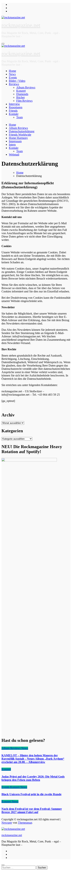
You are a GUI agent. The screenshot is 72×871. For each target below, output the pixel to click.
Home (12, 70)
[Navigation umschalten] (2, 43)
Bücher (20, 97)
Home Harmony (18, 137)
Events (13, 77)
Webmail (14, 154)
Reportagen (15, 107)
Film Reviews (24, 100)
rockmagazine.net (20, 25)
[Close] (2, 864)
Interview (14, 104)
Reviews (14, 84)
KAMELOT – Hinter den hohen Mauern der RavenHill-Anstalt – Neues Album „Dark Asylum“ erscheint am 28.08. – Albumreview (32, 759)
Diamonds (22, 94)
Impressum (15, 141)
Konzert (21, 90)
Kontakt (13, 114)
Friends (13, 110)
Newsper (6, 822)
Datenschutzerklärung (21, 131)
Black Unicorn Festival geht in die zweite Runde (31, 794)
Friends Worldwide (20, 134)
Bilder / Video (17, 80)
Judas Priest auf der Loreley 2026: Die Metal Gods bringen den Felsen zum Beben (33, 778)
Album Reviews (25, 87)
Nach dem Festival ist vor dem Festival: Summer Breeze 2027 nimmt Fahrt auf (31, 810)
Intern (12, 144)
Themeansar (25, 822)
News (12, 74)
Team (19, 117)
